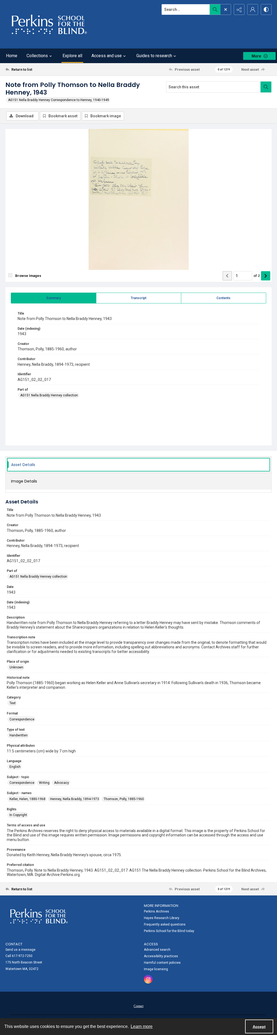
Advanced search (157, 950)
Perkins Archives (156, 911)
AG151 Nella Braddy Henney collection (49, 395)
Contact (138, 1006)
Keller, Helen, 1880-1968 (27, 799)
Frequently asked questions (165, 924)
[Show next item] (265, 275)
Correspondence (21, 719)
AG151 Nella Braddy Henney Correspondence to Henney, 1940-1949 (58, 100)
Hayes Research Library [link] (161, 918)
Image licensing (156, 969)
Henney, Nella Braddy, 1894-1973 (74, 799)
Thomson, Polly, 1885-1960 (124, 799)
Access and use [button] (106, 55)
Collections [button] (37, 55)
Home (11, 55)
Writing (44, 783)
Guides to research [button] (154, 55)
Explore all (72, 55)
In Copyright (18, 815)
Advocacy (61, 783)
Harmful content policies (162, 963)
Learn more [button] (142, 1026)
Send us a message (20, 950)
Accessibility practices (161, 956)
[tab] (53, 298)
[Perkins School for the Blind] (48, 24)
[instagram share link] (148, 979)
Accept (259, 1026)
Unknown (16, 667)
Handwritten (18, 735)
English (15, 767)
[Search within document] (265, 87)
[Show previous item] (227, 275)
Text (12, 703)
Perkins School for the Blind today (169, 931)
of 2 (256, 276)
